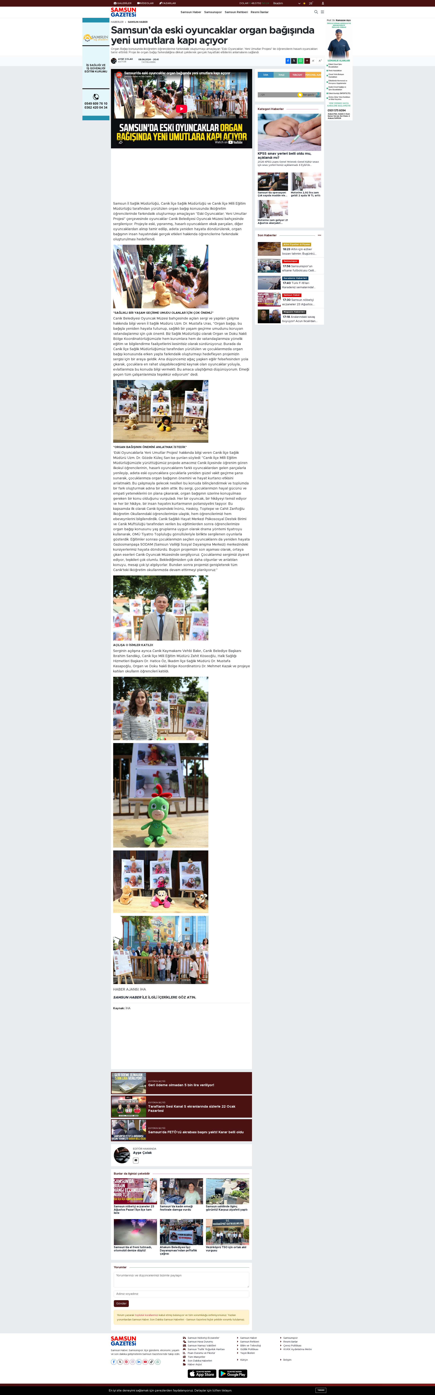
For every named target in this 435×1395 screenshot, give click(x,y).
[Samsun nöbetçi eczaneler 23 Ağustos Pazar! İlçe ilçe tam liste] (135, 1191)
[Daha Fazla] (307, 61)
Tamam (320, 1390)
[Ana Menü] (322, 12)
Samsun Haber (191, 12)
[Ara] (316, 12)
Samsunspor (213, 12)
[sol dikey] (96, 68)
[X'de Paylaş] (294, 61)
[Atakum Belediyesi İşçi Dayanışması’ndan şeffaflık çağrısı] (181, 1231)
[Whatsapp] (158, 1362)
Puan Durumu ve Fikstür (201, 1353)
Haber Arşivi (195, 1364)
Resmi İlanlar (260, 12)
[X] (120, 1362)
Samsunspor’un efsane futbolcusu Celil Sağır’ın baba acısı (298, 269)
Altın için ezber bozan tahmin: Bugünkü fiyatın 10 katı (298, 252)
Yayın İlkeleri (247, 1353)
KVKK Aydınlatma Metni (297, 1349)
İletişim (287, 1360)
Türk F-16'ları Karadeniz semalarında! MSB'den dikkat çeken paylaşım (298, 286)
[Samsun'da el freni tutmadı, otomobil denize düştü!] (135, 1231)
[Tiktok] (151, 1362)
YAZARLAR (169, 3)
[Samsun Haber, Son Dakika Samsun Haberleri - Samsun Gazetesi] (123, 12)
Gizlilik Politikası (249, 1349)
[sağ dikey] (339, 68)
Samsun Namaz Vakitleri (202, 1345)
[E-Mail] (136, 1160)
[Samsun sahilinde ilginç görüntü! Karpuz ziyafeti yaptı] (227, 1191)
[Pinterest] (126, 1362)
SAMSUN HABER (127, 997)
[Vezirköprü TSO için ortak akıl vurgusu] (227, 1231)
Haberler (117, 22)
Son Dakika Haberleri (200, 1360)
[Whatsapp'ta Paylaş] (300, 61)
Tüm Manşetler (196, 1357)
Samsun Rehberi (236, 12)
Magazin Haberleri (294, 312)
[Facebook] (114, 1362)
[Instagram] (132, 1362)
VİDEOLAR (147, 3)
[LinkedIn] (139, 1362)
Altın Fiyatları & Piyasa (297, 244)
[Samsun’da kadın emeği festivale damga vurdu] (181, 1191)
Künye (244, 1360)
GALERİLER (124, 3)
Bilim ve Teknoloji (250, 1345)
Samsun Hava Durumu (200, 1341)
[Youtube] (145, 1362)
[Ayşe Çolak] (122, 1154)
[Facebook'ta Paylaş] (288, 61)
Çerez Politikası (292, 1345)
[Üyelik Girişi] (321, 3)
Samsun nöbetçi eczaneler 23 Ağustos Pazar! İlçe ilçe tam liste (134, 1209)
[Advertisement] (181, 174)
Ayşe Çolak (142, 1153)
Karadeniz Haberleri (295, 278)
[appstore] (202, 1373)
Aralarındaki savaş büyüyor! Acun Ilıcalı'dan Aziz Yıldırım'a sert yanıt (298, 319)
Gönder (121, 1303)
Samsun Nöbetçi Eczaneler (203, 1338)
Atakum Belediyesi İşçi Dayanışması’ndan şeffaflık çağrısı (178, 1250)
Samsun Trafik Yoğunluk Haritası (206, 1349)
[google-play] (233, 1373)
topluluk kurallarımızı (147, 1315)
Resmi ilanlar (290, 1341)
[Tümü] (319, 235)
